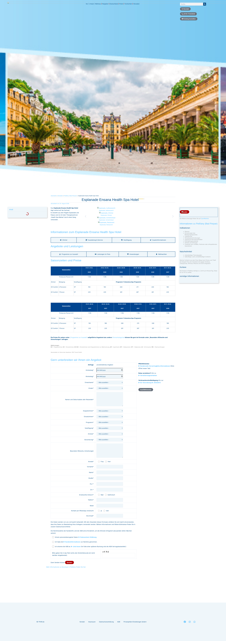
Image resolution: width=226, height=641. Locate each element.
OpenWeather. (205, 218)
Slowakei (136, 4)
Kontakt (82, 622)
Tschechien (128, 4)
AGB (118, 622)
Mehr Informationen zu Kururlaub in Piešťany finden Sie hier (66, 567)
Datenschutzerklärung (106, 622)
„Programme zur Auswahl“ (78, 337)
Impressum (92, 622)
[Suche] (204, 4)
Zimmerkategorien (118, 337)
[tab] (63, 240)
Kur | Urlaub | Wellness (93, 4)
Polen (121, 4)
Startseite (53, 195)
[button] (85, 216)
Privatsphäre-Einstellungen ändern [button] (135, 622)
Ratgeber (105, 4)
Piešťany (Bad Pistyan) (70, 195)
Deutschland (114, 4)
